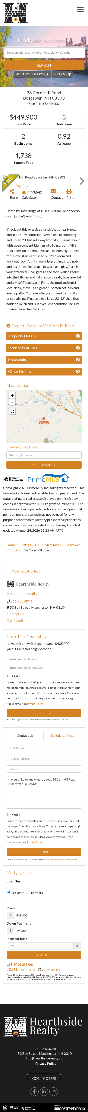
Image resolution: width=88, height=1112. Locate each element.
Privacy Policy (35, 703)
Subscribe (44, 713)
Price (11, 908)
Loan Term (15, 881)
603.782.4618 (45, 1049)
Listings (25, 545)
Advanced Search (30, 74)
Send (44, 852)
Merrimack (53, 545)
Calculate (44, 955)
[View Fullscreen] (12, 411)
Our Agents (15, 620)
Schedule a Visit (62, 735)
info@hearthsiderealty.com (45, 1058)
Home (11, 545)
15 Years (36, 893)
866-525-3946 (21, 601)
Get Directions (44, 465)
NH (38, 545)
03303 (15, 550)
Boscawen (73, 545)
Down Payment (19, 923)
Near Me (60, 74)
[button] (44, 65)
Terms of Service (66, 859)
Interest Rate (17, 938)
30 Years (17, 893)
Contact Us (15, 614)
